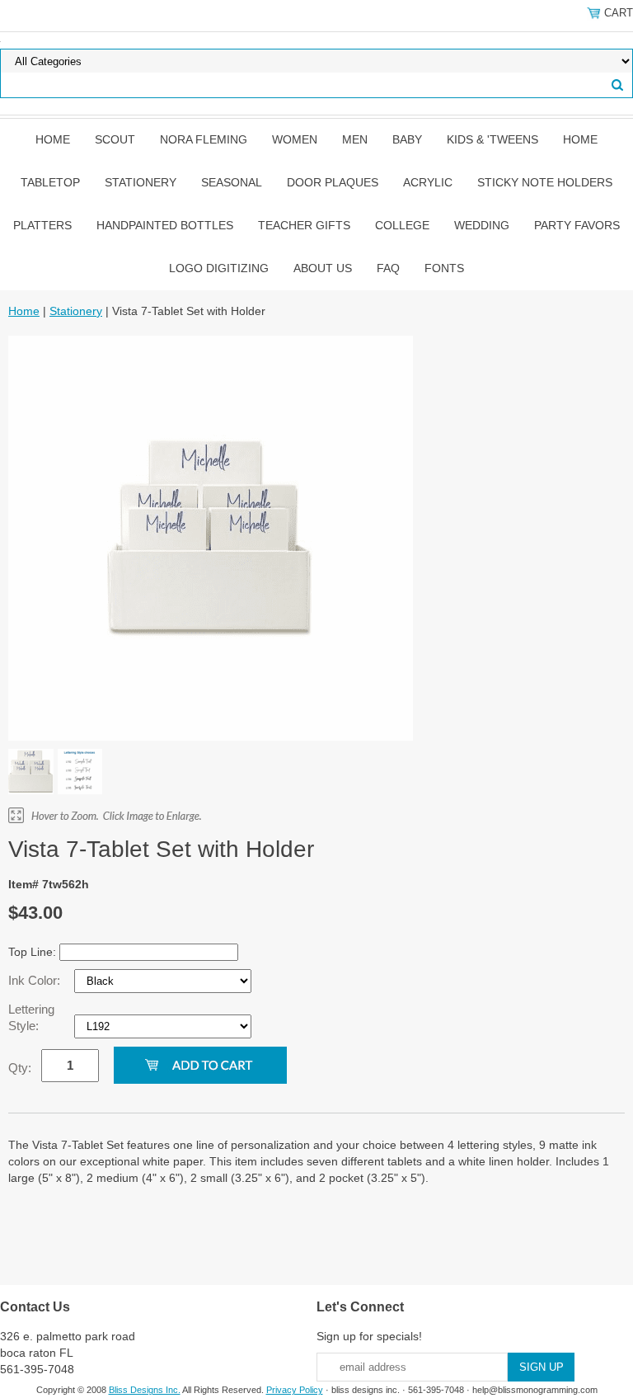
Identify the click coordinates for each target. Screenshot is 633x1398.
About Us (322, 268)
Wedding (481, 225)
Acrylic (427, 182)
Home (52, 139)
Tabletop (50, 182)
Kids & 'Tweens (492, 139)
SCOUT (115, 139)
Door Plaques (332, 182)
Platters (42, 225)
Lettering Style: (31, 1017)
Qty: (19, 1068)
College (402, 225)
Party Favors (577, 225)
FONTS (444, 268)
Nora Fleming (203, 139)
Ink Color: (35, 980)
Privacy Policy (294, 1390)
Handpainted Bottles (164, 225)
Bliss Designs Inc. (145, 1390)
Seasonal (231, 182)
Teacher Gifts (304, 225)
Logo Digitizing (219, 268)
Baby (407, 139)
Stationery (140, 182)
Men (355, 139)
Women (294, 139)
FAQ (388, 268)
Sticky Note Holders (544, 182)
